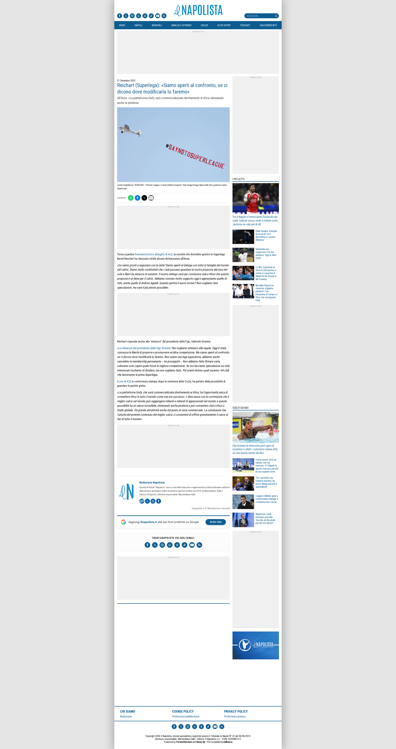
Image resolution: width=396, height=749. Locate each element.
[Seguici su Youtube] (157, 16)
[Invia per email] (151, 198)
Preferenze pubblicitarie (186, 716)
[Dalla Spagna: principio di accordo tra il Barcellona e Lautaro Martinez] (243, 237)
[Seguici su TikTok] (151, 16)
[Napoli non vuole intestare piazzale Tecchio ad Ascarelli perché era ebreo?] (243, 520)
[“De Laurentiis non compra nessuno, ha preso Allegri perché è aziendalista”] (243, 484)
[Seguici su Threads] (144, 16)
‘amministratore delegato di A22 (154, 254)
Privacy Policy (236, 711)
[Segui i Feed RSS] (163, 16)
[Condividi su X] (144, 198)
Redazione (126, 716)
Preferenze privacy (235, 716)
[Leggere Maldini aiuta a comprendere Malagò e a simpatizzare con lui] (243, 502)
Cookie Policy (183, 711)
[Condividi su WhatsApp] (130, 198)
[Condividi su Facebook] (137, 198)
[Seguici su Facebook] (119, 16)
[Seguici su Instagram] (132, 16)
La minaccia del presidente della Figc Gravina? (144, 348)
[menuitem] (122, 25)
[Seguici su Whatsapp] (138, 16)
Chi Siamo (127, 711)
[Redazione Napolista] (126, 492)
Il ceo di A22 (124, 381)
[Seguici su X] (125, 16)
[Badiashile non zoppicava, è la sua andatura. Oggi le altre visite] (243, 255)
